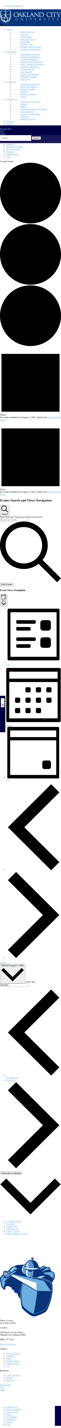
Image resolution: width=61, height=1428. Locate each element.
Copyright (10, 1419)
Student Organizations (30, 114)
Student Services (27, 119)
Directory (10, 152)
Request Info (5, 129)
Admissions (11, 52)
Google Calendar (13, 1221)
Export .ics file (13, 1231)
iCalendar (10, 1224)
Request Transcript (14, 6)
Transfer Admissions (29, 59)
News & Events (13, 149)
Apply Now (25, 79)
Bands (9, 1358)
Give (8, 157)
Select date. (31, 982)
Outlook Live (12, 1229)
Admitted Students (28, 77)
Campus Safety (27, 111)
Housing (24, 104)
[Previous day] (33, 870)
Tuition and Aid (27, 69)
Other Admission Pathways (32, 64)
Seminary (24, 92)
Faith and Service (28, 39)
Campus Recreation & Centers (33, 109)
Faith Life (24, 116)
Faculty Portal (12, 1363)
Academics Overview (29, 84)
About (9, 29)
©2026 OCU (12, 1407)
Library (23, 97)
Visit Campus (26, 72)
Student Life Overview (30, 102)
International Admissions (31, 62)
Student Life (11, 99)
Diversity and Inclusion (30, 47)
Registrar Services (28, 94)
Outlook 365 (11, 1226)
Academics (11, 82)
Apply (2, 134)
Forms (9, 1414)
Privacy (9, 1422)
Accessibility (12, 1417)
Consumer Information (30, 49)
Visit (2, 131)
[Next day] (33, 958)
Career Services (13, 1375)
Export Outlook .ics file (16, 1234)
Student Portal (12, 1361)
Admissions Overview (30, 54)
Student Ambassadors (29, 74)
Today (2, 962)
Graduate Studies (27, 89)
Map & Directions (8, 1344)
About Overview (27, 32)
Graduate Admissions (29, 67)
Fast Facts (24, 34)
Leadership (25, 42)
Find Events (6, 584)
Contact (9, 124)
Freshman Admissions (30, 57)
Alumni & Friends (14, 147)
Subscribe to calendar (11, 1173)
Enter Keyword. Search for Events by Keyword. (21, 517)
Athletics (10, 121)
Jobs (8, 1424)
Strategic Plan (26, 44)
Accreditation (26, 37)
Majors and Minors (28, 87)
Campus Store (12, 154)
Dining (23, 106)
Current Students (13, 1409)
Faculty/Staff (12, 1412)
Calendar (10, 144)
